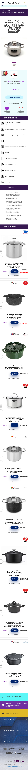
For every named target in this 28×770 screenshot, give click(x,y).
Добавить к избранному (21, 111)
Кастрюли (21, 81)
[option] (14, 65)
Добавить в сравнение (7, 111)
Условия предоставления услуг (15, 766)
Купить (15, 271)
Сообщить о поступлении (14, 97)
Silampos (9, 81)
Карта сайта (15, 757)
